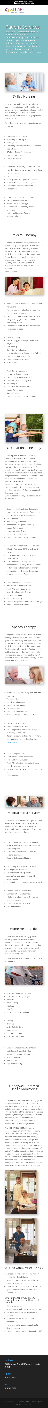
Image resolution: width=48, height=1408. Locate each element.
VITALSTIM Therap (14, 742)
